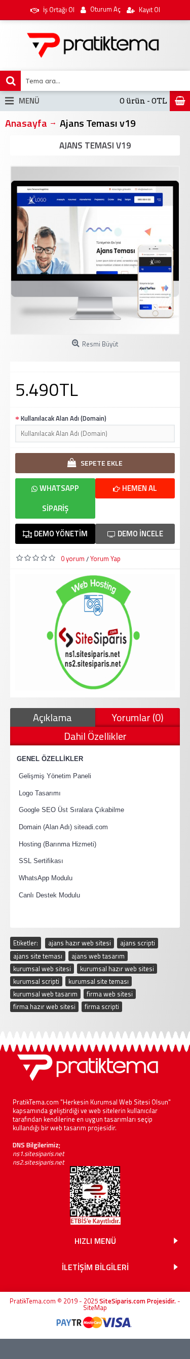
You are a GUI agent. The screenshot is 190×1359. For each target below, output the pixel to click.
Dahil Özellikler (95, 736)
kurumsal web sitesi (42, 969)
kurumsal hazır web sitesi (117, 969)
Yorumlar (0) (137, 717)
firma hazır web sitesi (44, 1006)
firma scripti (102, 1006)
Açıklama (52, 717)
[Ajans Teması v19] (95, 250)
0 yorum (73, 558)
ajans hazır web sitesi (79, 943)
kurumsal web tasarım (45, 994)
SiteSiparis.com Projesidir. (137, 1301)
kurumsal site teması (98, 981)
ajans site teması (37, 956)
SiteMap (95, 1307)
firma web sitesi (110, 994)
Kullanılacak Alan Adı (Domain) (63, 418)
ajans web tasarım (98, 956)
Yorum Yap (105, 558)
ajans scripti (137, 943)
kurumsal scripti (36, 981)
